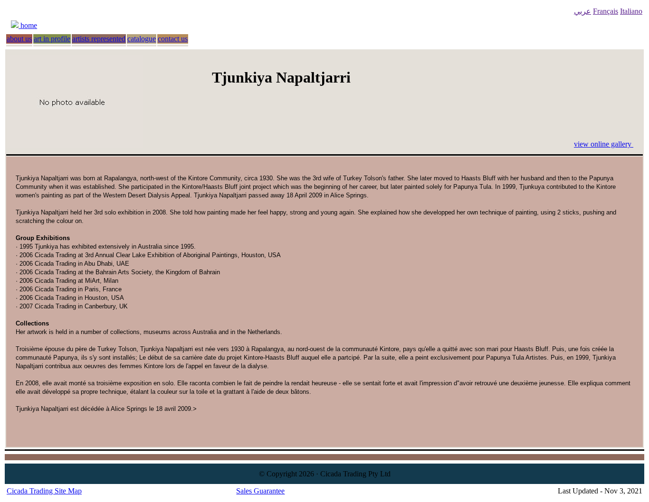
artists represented (98, 39)
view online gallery (603, 144)
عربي (582, 11)
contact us (173, 39)
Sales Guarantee (260, 491)
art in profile (52, 39)
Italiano (631, 11)
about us (19, 39)
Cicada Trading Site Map (44, 491)
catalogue (141, 39)
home (28, 25)
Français (605, 11)
